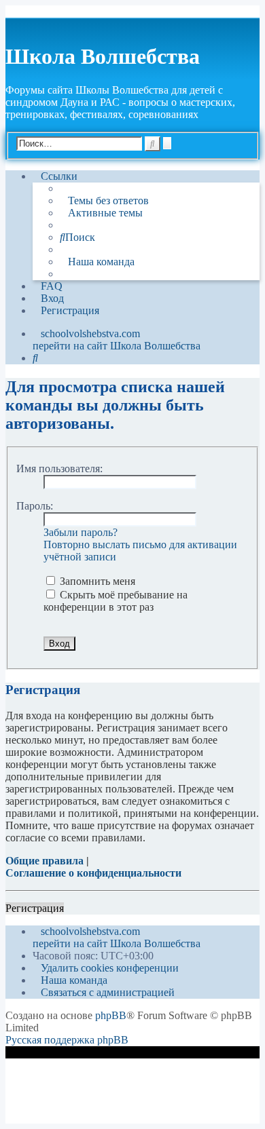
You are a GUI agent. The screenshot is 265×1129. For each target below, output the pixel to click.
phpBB (110, 1015)
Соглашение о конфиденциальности (93, 873)
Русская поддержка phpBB (66, 1040)
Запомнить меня (96, 581)
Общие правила (44, 860)
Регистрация (34, 908)
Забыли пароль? (80, 532)
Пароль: (34, 506)
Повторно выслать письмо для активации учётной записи (140, 550)
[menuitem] (104, 201)
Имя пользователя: (59, 468)
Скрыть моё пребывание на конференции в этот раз (115, 601)
